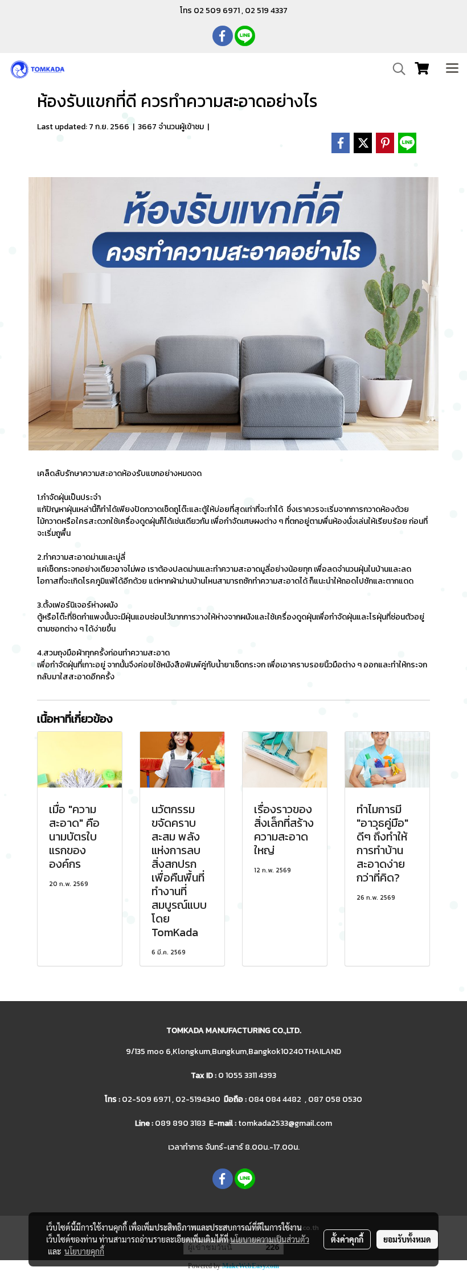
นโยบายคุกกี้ (84, 1251)
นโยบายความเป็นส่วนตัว (269, 1239)
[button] (395, 69)
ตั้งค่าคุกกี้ (347, 1239)
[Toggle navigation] (452, 68)
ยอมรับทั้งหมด (407, 1239)
